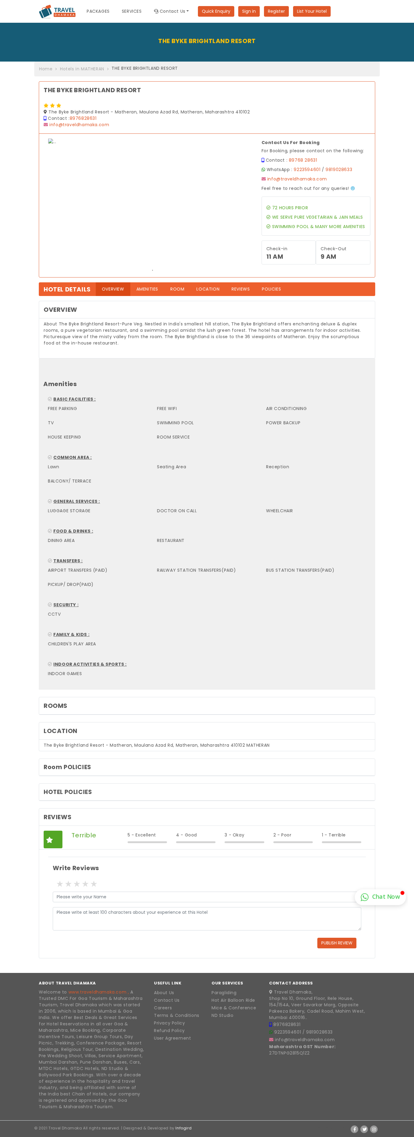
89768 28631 (303, 160)
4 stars (85, 884)
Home (45, 69)
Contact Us (167, 1000)
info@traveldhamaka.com (79, 125)
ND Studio (222, 1015)
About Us (164, 993)
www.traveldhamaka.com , (98, 992)
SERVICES (132, 11)
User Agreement (172, 1038)
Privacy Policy (169, 1023)
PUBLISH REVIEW (336, 943)
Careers (163, 1008)
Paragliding (224, 993)
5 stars (93, 884)
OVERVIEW (116, 289)
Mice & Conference (234, 1008)
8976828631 (83, 118)
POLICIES (271, 289)
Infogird (183, 1128)
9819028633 (339, 170)
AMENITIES (147, 289)
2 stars (68, 884)
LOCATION (207, 289)
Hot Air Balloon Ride (233, 1000)
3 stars (76, 884)
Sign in (249, 11)
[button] (63, 205)
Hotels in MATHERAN (82, 69)
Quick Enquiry (216, 11)
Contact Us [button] (171, 11)
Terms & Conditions (176, 1015)
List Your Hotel (312, 11)
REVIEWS (241, 289)
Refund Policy (169, 1031)
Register (276, 11)
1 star (59, 884)
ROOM (177, 289)
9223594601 (307, 170)
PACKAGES (98, 11)
